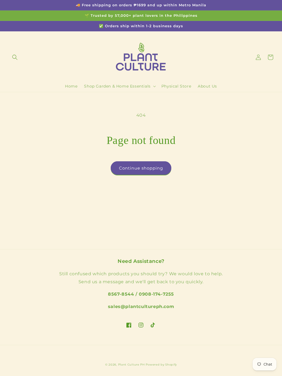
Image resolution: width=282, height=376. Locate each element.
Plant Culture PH (131, 364)
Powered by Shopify (161, 364)
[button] (15, 57)
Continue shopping (141, 168)
